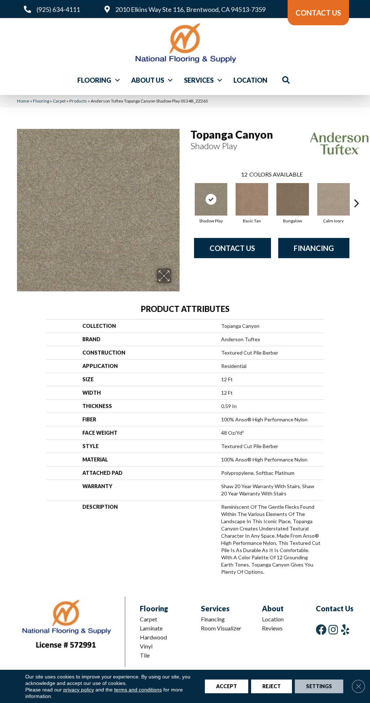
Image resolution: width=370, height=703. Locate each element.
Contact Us (232, 248)
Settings (319, 686)
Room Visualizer (221, 628)
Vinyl (146, 646)
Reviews (272, 628)
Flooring (94, 80)
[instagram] (333, 629)
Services (199, 80)
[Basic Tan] (252, 199)
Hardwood (153, 637)
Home (23, 101)
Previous (186, 192)
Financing (314, 248)
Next (356, 192)
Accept (226, 686)
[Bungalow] (293, 199)
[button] (117, 80)
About (273, 608)
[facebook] (321, 629)
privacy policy (78, 690)
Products (78, 101)
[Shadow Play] (211, 199)
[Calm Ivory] (333, 199)
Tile (145, 655)
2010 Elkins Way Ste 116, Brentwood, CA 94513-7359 (190, 9)
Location (250, 80)
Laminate (151, 628)
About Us (147, 80)
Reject (271, 686)
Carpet (59, 101)
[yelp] (345, 629)
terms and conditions (138, 690)
